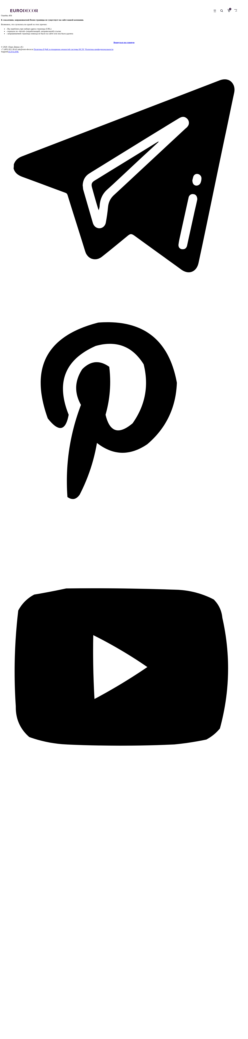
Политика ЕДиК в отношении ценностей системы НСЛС (59, 49)
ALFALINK (13, 52)
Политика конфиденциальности (99, 49)
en (215, 10)
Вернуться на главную (124, 42)
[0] (228, 10)
